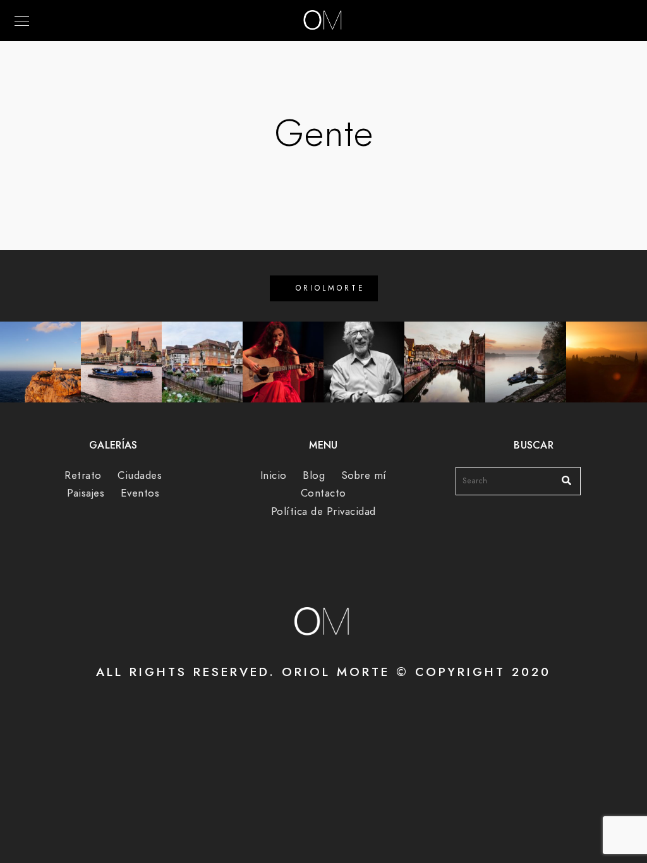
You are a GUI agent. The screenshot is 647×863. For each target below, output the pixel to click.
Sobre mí (364, 475)
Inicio (273, 475)
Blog (314, 475)
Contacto (323, 493)
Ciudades (140, 475)
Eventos (140, 493)
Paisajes (85, 493)
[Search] (561, 478)
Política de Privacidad (323, 511)
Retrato (83, 475)
